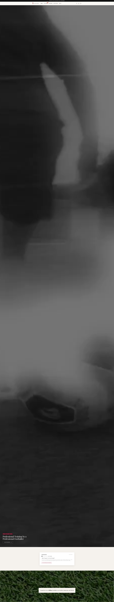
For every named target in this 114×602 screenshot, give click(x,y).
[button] (77, 3)
